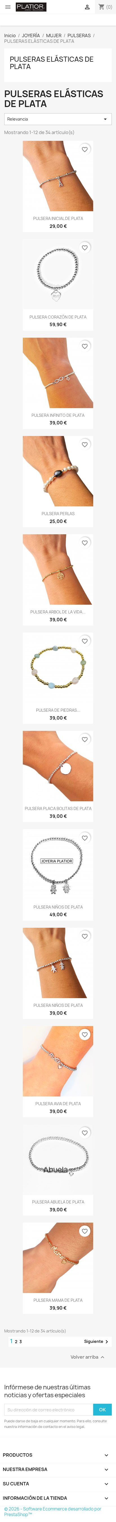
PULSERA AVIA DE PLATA (58, 1103)
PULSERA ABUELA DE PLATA (58, 1202)
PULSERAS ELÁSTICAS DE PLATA (52, 62)
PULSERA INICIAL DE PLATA (58, 218)
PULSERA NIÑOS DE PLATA (58, 907)
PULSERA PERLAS (58, 513)
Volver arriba (88, 1357)
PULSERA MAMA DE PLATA (58, 1300)
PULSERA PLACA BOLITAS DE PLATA (58, 808)
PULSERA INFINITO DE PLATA (58, 415)
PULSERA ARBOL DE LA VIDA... (58, 612)
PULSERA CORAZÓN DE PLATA (58, 317)
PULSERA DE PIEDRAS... (58, 710)
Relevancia (58, 119)
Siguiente (97, 1341)
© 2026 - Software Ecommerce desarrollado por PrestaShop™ (52, 1511)
